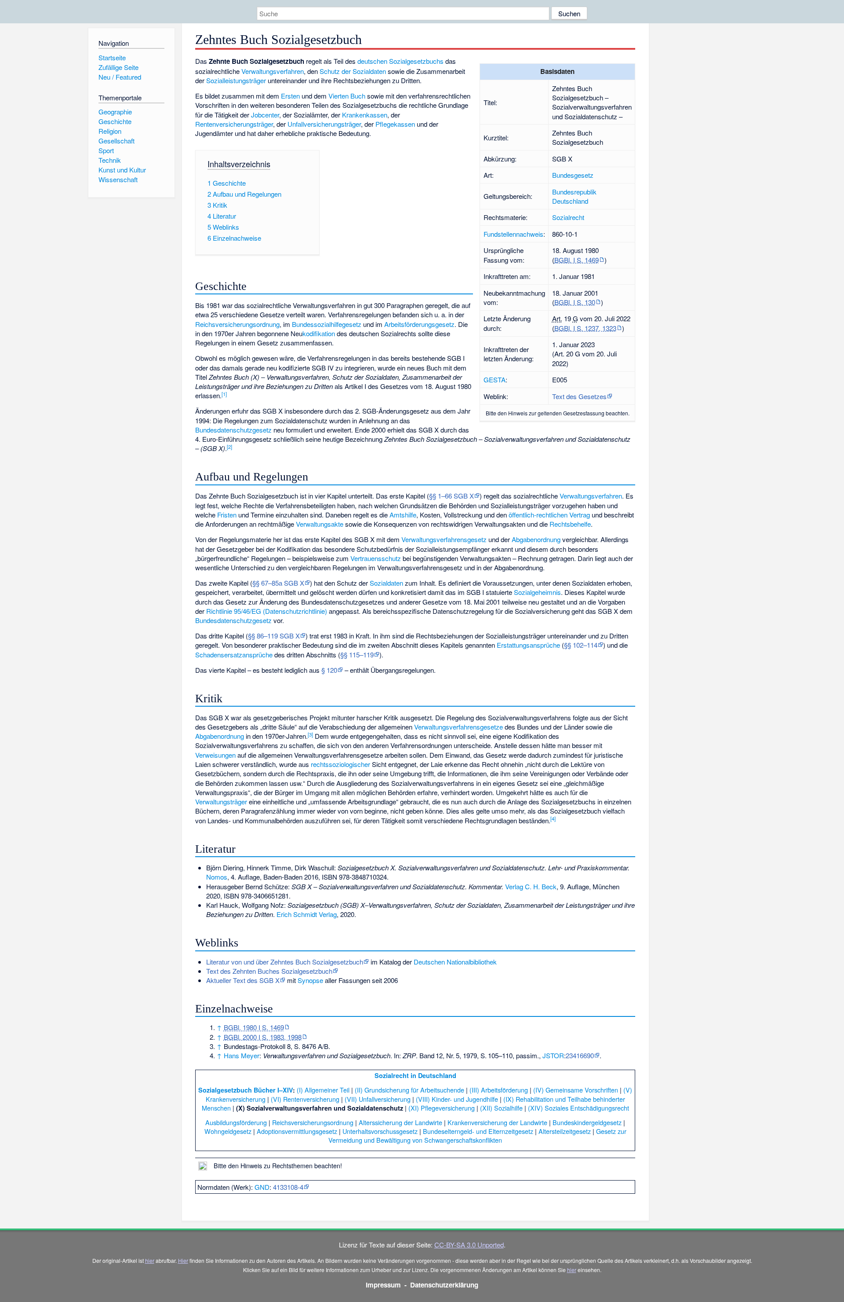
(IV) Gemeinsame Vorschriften (575, 1089)
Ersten (290, 95)
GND (262, 1187)
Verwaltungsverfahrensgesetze (458, 726)
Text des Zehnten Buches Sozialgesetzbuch (269, 971)
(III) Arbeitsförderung (498, 1089)
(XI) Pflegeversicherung (441, 1107)
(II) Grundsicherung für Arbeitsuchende (409, 1089)
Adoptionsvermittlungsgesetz (297, 1131)
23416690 (580, 1055)
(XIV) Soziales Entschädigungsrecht (578, 1107)
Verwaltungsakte (319, 523)
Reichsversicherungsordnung (237, 324)
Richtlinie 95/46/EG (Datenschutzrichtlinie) (266, 611)
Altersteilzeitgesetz (564, 1131)
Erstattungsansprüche (528, 644)
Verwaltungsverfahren (272, 71)
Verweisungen (215, 754)
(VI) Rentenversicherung (305, 1099)
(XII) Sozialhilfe (501, 1107)
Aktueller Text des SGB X (243, 980)
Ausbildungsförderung (236, 1122)
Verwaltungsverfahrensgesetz (444, 539)
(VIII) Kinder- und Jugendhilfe (457, 1099)
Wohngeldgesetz (227, 1131)
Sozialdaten (386, 582)
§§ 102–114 (580, 644)
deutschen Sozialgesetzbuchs (400, 61)
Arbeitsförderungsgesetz (419, 324)
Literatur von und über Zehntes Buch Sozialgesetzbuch (284, 961)
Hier (183, 1260)
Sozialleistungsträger (236, 80)
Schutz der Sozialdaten (353, 71)
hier (149, 1260)
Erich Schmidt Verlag (306, 914)
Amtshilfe (402, 514)
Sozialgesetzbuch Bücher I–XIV (245, 1090)
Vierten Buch (346, 95)
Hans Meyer (241, 1055)
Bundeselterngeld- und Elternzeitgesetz (478, 1131)
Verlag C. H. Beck (531, 886)
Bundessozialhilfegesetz (326, 324)
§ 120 (329, 670)
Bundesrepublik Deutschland (574, 196)
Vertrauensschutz (375, 558)
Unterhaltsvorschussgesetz (380, 1131)
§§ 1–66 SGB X (451, 495)
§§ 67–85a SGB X (278, 582)
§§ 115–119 (357, 654)
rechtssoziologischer (340, 764)
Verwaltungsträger (221, 801)
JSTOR (553, 1055)
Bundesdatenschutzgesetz (233, 429)
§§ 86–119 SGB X (274, 635)
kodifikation (318, 333)
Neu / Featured (119, 76)
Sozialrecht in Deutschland (415, 1075)
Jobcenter (265, 114)
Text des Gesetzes (579, 396)
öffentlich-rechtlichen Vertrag (549, 514)
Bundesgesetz (572, 175)
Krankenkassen (364, 114)
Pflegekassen (395, 123)
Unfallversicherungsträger (324, 123)
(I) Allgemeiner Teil (323, 1089)
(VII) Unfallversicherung (378, 1099)
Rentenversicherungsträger (234, 123)
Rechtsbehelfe (570, 523)
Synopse (310, 980)
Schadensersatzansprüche (234, 654)
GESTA (495, 379)
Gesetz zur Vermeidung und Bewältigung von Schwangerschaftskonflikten (477, 1135)
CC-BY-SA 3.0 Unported (469, 1244)
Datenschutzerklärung (444, 1285)
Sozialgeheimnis (537, 592)
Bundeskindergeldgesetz (587, 1122)
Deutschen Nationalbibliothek (455, 961)
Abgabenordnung (536, 539)
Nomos (216, 876)
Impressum (383, 1285)
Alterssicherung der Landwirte (400, 1122)
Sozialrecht (568, 217)
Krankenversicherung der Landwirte (497, 1122)
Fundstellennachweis (513, 233)
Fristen (226, 514)
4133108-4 (288, 1187)
